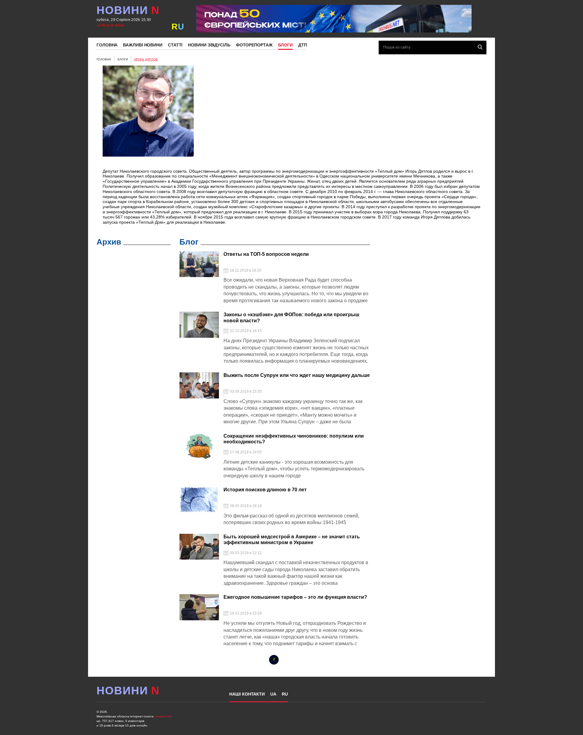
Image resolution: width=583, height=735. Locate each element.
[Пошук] (480, 47)
